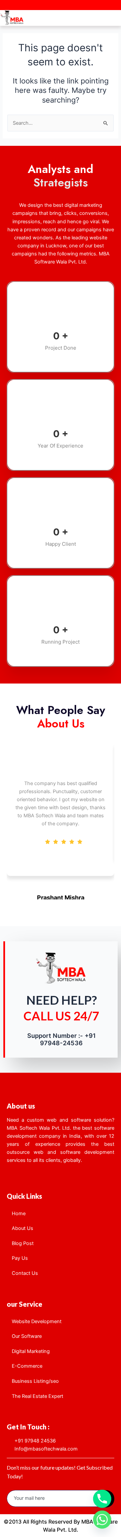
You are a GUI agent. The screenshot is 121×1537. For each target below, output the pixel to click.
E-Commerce (27, 1366)
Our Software (27, 1336)
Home (19, 1213)
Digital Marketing (31, 1351)
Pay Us (20, 1258)
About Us (22, 1228)
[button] (115, 16)
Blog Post (23, 1243)
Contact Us (25, 1273)
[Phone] (102, 1499)
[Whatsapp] (102, 1520)
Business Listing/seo (35, 1381)
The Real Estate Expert (37, 1396)
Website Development (37, 1321)
